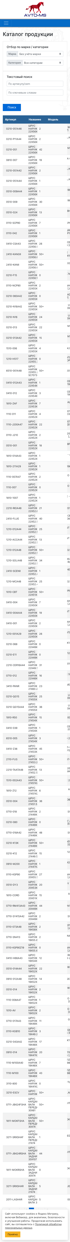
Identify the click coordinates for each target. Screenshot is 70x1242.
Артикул (10, 119)
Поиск (12, 107)
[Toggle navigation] (6, 23)
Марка (12, 53)
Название (35, 119)
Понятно (13, 1234)
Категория (14, 62)
